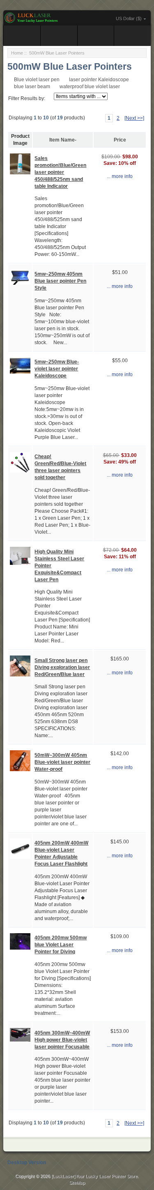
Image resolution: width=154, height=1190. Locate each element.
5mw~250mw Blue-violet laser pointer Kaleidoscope (56, 369)
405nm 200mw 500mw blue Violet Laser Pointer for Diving (60, 945)
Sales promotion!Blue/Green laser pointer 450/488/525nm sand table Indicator (60, 172)
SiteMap (77, 1182)
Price (120, 139)
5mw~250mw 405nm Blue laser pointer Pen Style (60, 281)
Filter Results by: (26, 98)
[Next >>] (134, 118)
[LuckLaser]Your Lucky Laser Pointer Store (94, 1176)
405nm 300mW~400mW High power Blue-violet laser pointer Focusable (62, 1040)
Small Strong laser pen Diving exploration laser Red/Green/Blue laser (62, 667)
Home (17, 52)
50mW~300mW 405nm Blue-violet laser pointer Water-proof (62, 762)
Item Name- (62, 139)
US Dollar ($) (129, 18)
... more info (120, 176)
